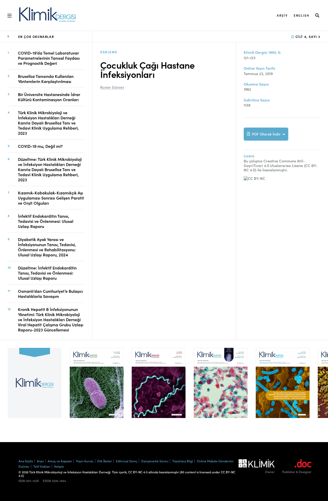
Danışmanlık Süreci (154, 461)
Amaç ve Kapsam (60, 461)
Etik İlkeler (104, 461)
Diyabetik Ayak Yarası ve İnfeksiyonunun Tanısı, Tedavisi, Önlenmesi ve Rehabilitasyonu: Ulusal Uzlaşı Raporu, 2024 (47, 246)
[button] (317, 15)
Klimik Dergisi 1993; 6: (262, 52)
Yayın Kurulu (85, 461)
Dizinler (23, 466)
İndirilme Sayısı (257, 100)
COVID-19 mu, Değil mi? (40, 146)
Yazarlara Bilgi (182, 461)
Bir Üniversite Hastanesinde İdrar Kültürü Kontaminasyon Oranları (49, 96)
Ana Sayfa (25, 461)
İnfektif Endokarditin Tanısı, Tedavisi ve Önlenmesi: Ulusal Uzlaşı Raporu (45, 221)
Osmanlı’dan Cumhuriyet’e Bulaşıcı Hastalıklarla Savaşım (50, 293)
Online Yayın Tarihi (259, 68)
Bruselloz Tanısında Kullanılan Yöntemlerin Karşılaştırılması (46, 78)
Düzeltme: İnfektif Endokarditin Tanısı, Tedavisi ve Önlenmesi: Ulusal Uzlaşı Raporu (47, 273)
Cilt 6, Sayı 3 (307, 36)
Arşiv (282, 15)
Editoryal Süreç (126, 461)
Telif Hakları (41, 466)
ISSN (21, 481)
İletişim (59, 466)
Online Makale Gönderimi (215, 461)
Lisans (249, 156)
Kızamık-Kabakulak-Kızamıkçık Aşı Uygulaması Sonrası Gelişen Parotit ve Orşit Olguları (51, 198)
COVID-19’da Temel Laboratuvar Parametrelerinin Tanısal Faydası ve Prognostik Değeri (49, 58)
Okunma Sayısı (256, 84)
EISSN (47, 481)
